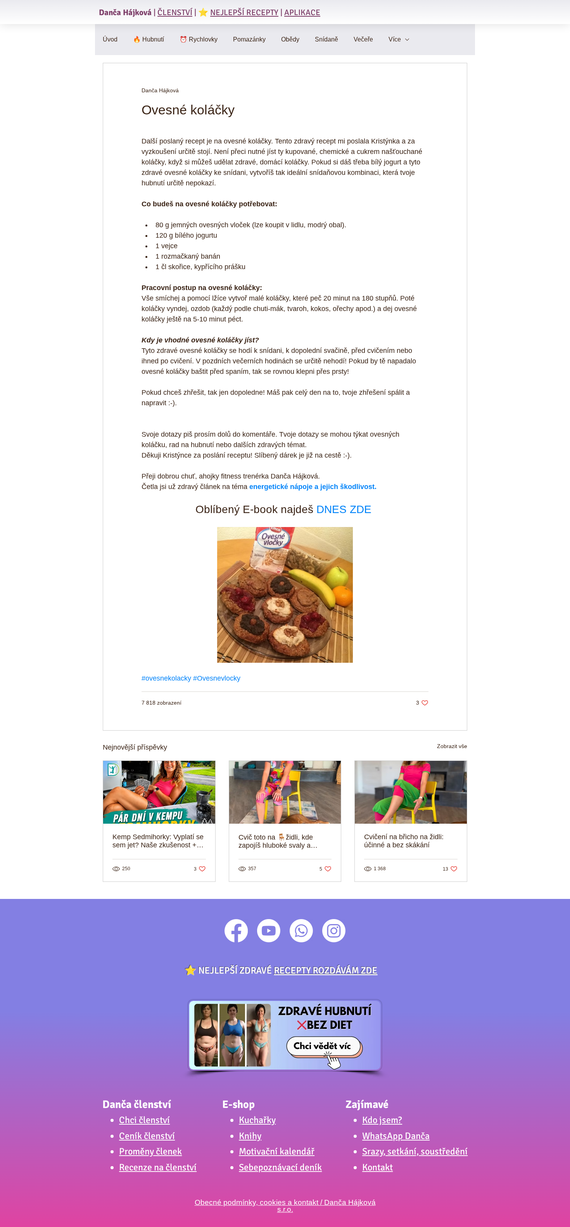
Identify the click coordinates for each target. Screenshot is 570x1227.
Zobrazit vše (452, 746)
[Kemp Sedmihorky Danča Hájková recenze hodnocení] (159, 792)
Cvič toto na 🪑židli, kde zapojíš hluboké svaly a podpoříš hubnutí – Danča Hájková (278, 841)
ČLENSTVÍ (174, 12)
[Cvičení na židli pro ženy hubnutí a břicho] (285, 792)
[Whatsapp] (301, 930)
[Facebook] (236, 930)
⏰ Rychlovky (199, 39)
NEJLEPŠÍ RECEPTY (244, 12)
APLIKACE (302, 12)
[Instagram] (333, 930)
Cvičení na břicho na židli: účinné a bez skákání (404, 841)
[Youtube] (268, 930)
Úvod (110, 39)
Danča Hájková (125, 12)
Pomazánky (249, 39)
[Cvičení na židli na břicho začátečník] (411, 792)
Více (395, 39)
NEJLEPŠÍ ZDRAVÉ (287, 970)
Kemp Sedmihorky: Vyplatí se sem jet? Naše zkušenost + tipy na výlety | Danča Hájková (158, 841)
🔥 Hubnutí (148, 39)
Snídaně (326, 39)
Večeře (363, 39)
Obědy (290, 39)
